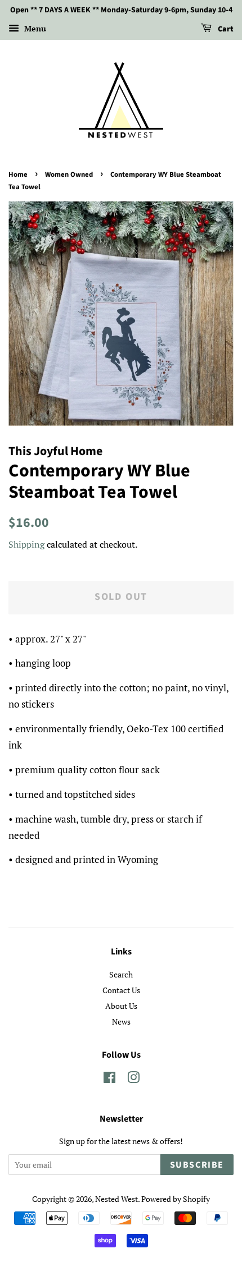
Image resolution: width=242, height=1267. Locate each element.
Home (18, 174)
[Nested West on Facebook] (109, 1079)
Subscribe (197, 1165)
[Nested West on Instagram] (133, 1079)
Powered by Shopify (175, 1198)
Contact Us (121, 990)
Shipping (26, 544)
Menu (34, 28)
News (121, 1021)
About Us (121, 1005)
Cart (225, 29)
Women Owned (69, 174)
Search (121, 974)
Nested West (116, 1198)
